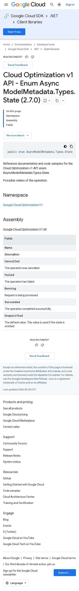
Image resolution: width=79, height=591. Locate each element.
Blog (5, 519)
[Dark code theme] (65, 146)
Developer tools (45, 44)
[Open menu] (6, 4)
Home (6, 44)
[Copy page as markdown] (57, 100)
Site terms (42, 558)
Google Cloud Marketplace (19, 420)
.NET (54, 16)
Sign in (70, 4)
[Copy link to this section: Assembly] (27, 220)
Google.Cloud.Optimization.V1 (23, 205)
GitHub (7, 478)
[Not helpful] (32, 57)
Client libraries (29, 22)
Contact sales (11, 426)
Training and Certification (18, 502)
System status (12, 461)
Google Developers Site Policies (29, 378)
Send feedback (18, 65)
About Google (11, 558)
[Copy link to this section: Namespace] (32, 195)
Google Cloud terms (64, 558)
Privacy (27, 558)
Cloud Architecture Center (19, 496)
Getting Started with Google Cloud (23, 484)
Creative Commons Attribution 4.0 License (37, 371)
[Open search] (52, 4)
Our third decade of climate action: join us (30, 564)
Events (7, 525)
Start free (14, 32)
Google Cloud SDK (27, 16)
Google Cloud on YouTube (18, 538)
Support (8, 449)
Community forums (15, 443)
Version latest (17, 135)
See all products (12, 408)
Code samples (11, 490)
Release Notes (12, 455)
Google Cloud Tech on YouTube (22, 544)
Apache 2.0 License (49, 375)
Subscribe (65, 572)
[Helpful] (27, 57)
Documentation (23, 44)
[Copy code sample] (71, 146)
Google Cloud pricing (15, 414)
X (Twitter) (9, 531)
